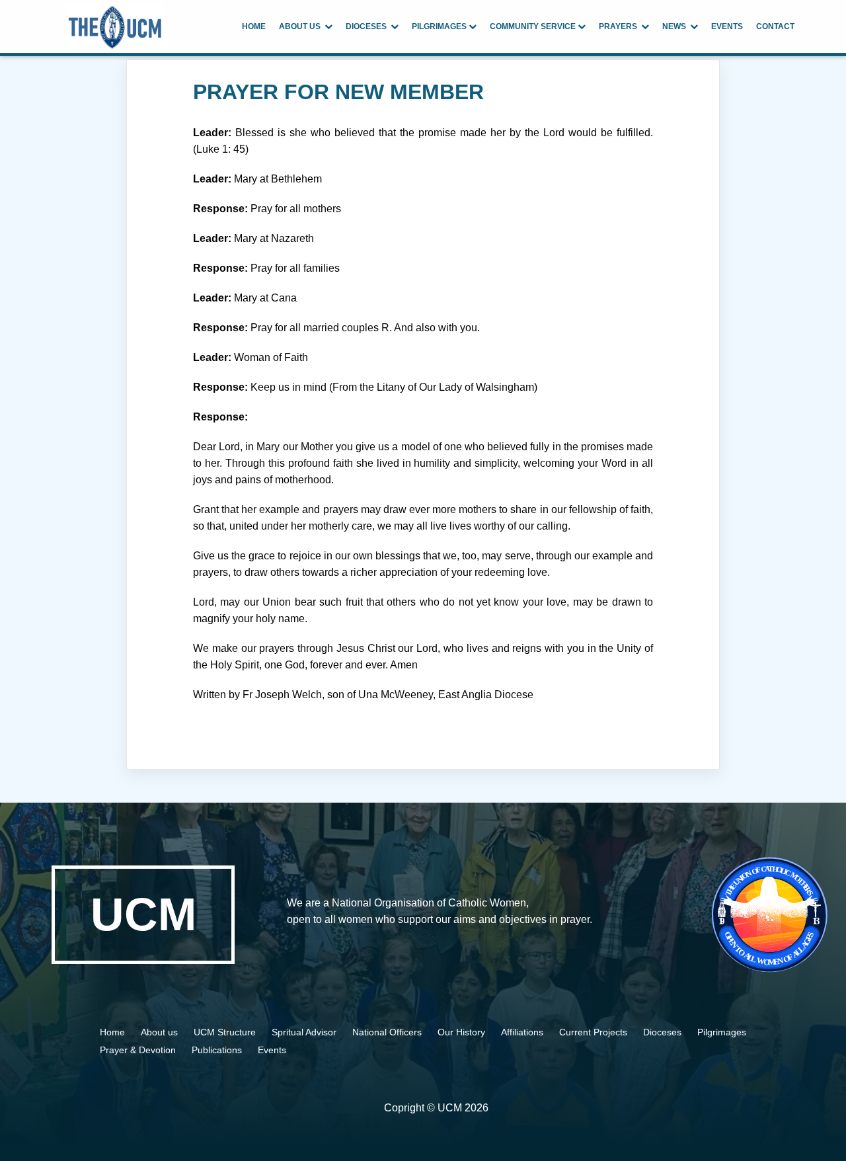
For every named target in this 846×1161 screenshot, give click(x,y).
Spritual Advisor (305, 1032)
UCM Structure (226, 1032)
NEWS (676, 26)
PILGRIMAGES (440, 26)
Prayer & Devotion (139, 1050)
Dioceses (662, 1032)
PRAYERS (620, 26)
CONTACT (775, 26)
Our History (461, 1032)
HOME (254, 26)
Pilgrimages (721, 1032)
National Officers (387, 1032)
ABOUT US (302, 26)
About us (160, 1032)
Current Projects (593, 1032)
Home (112, 1032)
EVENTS (727, 26)
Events (272, 1050)
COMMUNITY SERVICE (534, 26)
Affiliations (522, 1032)
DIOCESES (368, 26)
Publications (217, 1050)
